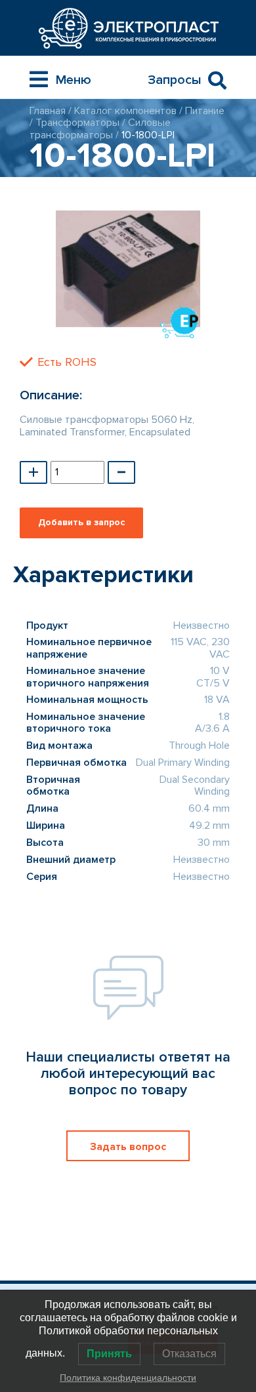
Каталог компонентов (125, 110)
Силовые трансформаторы (100, 128)
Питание (204, 110)
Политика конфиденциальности (128, 1377)
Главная (48, 110)
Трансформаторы (77, 122)
